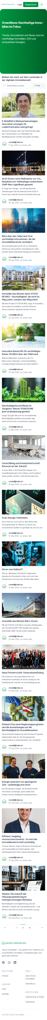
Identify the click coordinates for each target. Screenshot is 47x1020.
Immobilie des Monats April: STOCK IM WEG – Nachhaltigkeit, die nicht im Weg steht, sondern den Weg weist (20, 296)
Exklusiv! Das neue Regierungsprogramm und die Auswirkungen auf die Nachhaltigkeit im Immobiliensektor (23, 727)
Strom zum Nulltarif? (12, 569)
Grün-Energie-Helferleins (15, 517)
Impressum (30, 1002)
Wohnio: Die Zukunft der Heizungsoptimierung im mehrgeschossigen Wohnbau (17, 897)
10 (29, 928)
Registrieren (30, 4)
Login (19, 4)
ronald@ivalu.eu (16, 142)
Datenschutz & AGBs (34, 997)
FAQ (4, 989)
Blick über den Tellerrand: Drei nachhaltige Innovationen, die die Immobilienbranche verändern (18, 239)
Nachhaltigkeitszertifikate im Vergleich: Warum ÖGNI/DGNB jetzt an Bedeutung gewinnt (17, 408)
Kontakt (5, 994)
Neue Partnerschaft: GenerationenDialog (23, 672)
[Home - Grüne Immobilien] (8, 4)
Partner (5, 976)
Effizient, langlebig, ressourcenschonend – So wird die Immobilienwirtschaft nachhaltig (19, 839)
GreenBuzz (30, 983)
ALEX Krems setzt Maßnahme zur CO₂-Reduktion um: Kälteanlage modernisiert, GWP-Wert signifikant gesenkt (22, 181)
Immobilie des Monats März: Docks (20, 621)
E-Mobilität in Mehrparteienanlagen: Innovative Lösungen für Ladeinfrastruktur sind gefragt (20, 124)
